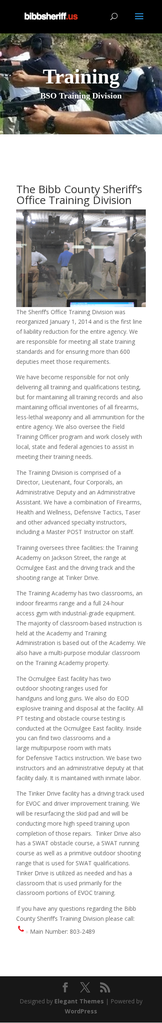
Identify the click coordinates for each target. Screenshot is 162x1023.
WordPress (81, 1011)
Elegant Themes (79, 1001)
